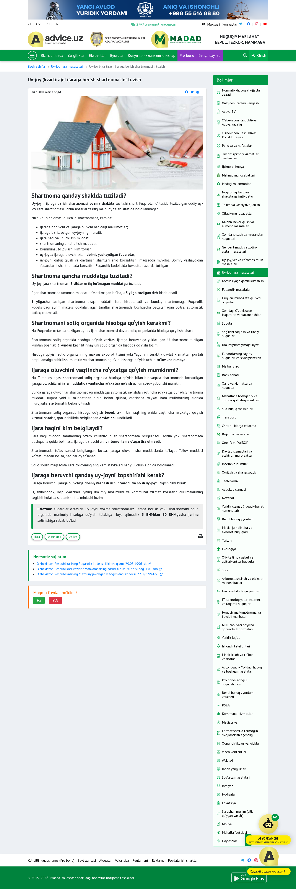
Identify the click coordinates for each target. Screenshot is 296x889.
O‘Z (38, 24)
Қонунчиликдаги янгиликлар (151, 55)
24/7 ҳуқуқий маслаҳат (156, 24)
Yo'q (55, 600)
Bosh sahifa (36, 66)
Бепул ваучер (209, 55)
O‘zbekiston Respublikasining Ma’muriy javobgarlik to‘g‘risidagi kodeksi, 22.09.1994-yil (98, 574)
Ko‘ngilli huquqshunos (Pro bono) (51, 860)
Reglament (140, 860)
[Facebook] (186, 92)
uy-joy (73, 537)
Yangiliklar (76, 55)
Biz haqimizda (52, 55)
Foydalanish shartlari (183, 860)
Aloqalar (105, 860)
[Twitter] (192, 92)
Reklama (158, 860)
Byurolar (117, 55)
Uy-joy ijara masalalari (67, 66)
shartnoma (54, 537)
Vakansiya (122, 860)
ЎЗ (29, 24)
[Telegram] (197, 92)
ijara (37, 537)
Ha (39, 600)
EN (56, 24)
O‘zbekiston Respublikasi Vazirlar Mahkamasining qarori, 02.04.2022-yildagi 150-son (97, 569)
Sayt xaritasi (87, 860)
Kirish (260, 55)
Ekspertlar (97, 55)
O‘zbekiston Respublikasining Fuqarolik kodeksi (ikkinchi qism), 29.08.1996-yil (92, 563)
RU (48, 24)
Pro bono (187, 55)
